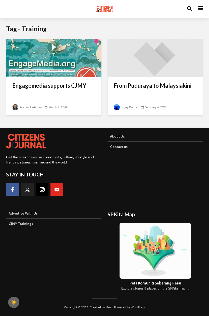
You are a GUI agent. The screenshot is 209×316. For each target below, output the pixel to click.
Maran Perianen (30, 107)
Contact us (119, 146)
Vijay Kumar (129, 107)
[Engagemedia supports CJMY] (53, 57)
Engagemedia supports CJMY (49, 85)
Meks (109, 307)
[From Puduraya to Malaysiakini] (155, 57)
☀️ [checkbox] (14, 302)
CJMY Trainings (21, 223)
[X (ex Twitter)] (27, 189)
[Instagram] (42, 189)
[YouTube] (56, 189)
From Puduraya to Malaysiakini (152, 85)
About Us (117, 136)
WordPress (138, 307)
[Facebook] (12, 189)
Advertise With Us (23, 213)
